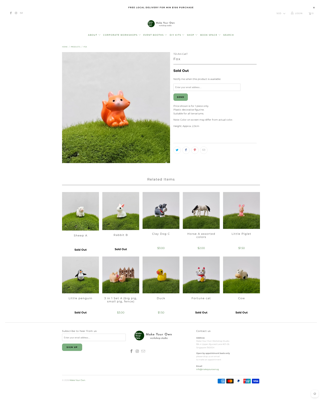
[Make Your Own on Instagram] (15, 13)
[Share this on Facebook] (186, 150)
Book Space (209, 35)
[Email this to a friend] (203, 150)
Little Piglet (241, 210)
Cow (241, 275)
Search (228, 35)
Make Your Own (77, 380)
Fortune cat (201, 275)
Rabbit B (120, 211)
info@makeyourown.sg (207, 369)
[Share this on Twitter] (177, 150)
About (93, 35)
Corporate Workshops (120, 35)
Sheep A (80, 211)
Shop (190, 35)
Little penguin (80, 275)
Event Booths (154, 35)
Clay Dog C (161, 210)
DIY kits (176, 35)
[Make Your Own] (161, 23)
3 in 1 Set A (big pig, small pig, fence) (120, 275)
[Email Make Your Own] (21, 13)
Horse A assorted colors (201, 210)
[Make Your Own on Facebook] (10, 13)
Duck (161, 275)
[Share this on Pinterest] (195, 150)
